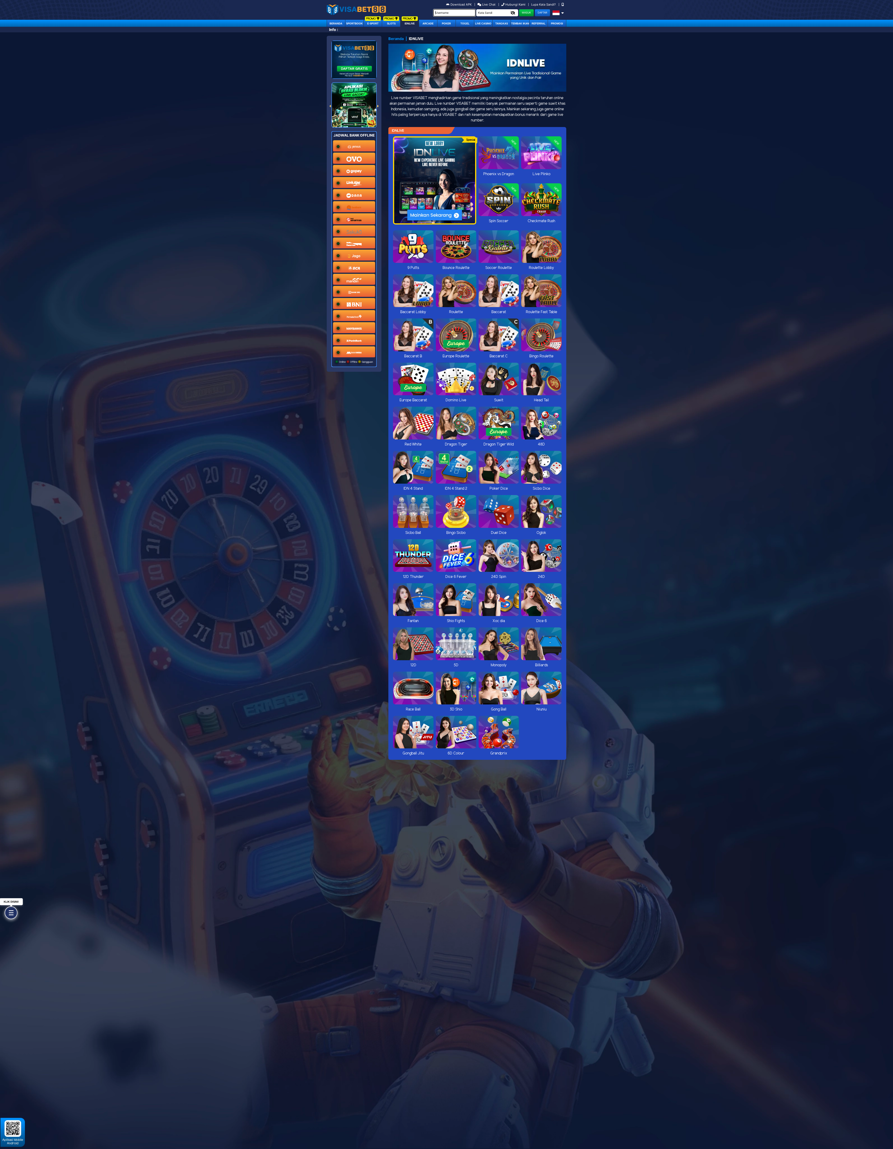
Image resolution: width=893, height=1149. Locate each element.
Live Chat (488, 4)
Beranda (336, 23)
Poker (446, 23)
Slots (391, 23)
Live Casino (483, 23)
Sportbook (354, 23)
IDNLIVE (410, 23)
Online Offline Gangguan (355, 361)
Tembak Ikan (520, 23)
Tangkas (501, 23)
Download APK (461, 4)
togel (465, 23)
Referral (539, 23)
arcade (428, 23)
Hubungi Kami (515, 4)
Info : (333, 29)
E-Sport (373, 23)
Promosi (557, 23)
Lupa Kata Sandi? (544, 4)
